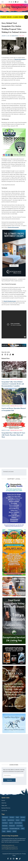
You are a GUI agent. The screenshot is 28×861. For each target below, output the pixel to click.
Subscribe (9, 780)
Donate (3, 800)
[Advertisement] (14, 454)
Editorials (23, 817)
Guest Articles (11, 820)
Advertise (4, 802)
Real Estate (4, 825)
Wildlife (14, 831)
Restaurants (12, 825)
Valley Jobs (4, 805)
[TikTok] (10, 355)
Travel (3, 831)
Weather (9, 831)
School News (19, 825)
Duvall (17, 817)
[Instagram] (8, 355)
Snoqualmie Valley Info (16, 379)
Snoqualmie (5, 828)
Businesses (5, 817)
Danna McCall (15, 35)
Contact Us (4, 810)
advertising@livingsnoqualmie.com (10, 848)
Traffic (22, 828)
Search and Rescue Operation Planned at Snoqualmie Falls (14, 409)
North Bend (4, 822)
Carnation (12, 817)
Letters (22, 820)
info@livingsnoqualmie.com (8, 845)
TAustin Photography (19, 59)
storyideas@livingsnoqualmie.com (10, 847)
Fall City (22, 35)
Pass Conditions (18, 822)
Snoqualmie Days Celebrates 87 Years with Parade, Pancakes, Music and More (13, 435)
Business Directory (6, 808)
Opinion (11, 822)
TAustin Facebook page (9, 301)
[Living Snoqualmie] (14, 7)
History (17, 820)
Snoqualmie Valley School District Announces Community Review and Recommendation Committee (13, 384)
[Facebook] (5, 355)
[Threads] (3, 355)
